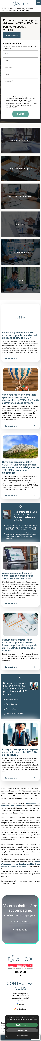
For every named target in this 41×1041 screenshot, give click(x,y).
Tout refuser (22, 1030)
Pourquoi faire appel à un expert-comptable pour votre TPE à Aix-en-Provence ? (20, 752)
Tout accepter (22, 1025)
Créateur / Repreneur (20, 140)
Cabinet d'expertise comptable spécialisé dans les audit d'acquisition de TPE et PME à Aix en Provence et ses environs (20, 398)
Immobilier (20, 224)
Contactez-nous (21, 986)
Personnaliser (22, 1036)
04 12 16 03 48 (20, 1001)
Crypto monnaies (20, 252)
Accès (21, 1004)
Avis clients (21, 1009)
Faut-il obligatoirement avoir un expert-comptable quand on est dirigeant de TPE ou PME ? (19, 335)
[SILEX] (20, 3)
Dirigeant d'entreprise (20, 168)
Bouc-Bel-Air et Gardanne (15, 714)
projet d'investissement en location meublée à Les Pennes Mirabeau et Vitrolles (20, 864)
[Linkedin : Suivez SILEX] (20, 975)
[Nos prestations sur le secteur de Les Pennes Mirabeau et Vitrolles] (7, 514)
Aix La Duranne (11, 704)
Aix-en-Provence (12, 699)
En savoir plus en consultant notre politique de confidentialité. (21, 105)
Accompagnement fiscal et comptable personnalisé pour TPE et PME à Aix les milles (18, 576)
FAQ (20, 280)
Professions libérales (20, 196)
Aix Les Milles (11, 709)
